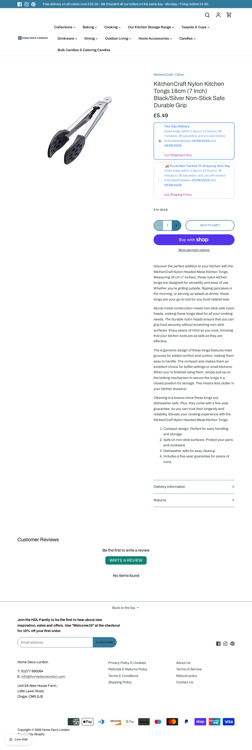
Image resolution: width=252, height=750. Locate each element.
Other (179, 74)
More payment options (194, 250)
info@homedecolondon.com (43, 676)
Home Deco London (56, 730)
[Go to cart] (229, 15)
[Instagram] (26, 4)
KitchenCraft (163, 74)
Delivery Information (169, 487)
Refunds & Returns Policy (127, 669)
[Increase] (176, 225)
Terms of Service (189, 669)
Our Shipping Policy (178, 155)
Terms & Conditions (123, 676)
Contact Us (184, 682)
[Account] (218, 15)
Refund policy (186, 676)
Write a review (126, 560)
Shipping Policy (120, 682)
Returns (160, 500)
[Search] (207, 15)
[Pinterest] (33, 4)
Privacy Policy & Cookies (127, 663)
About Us (183, 663)
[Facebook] (19, 4)
